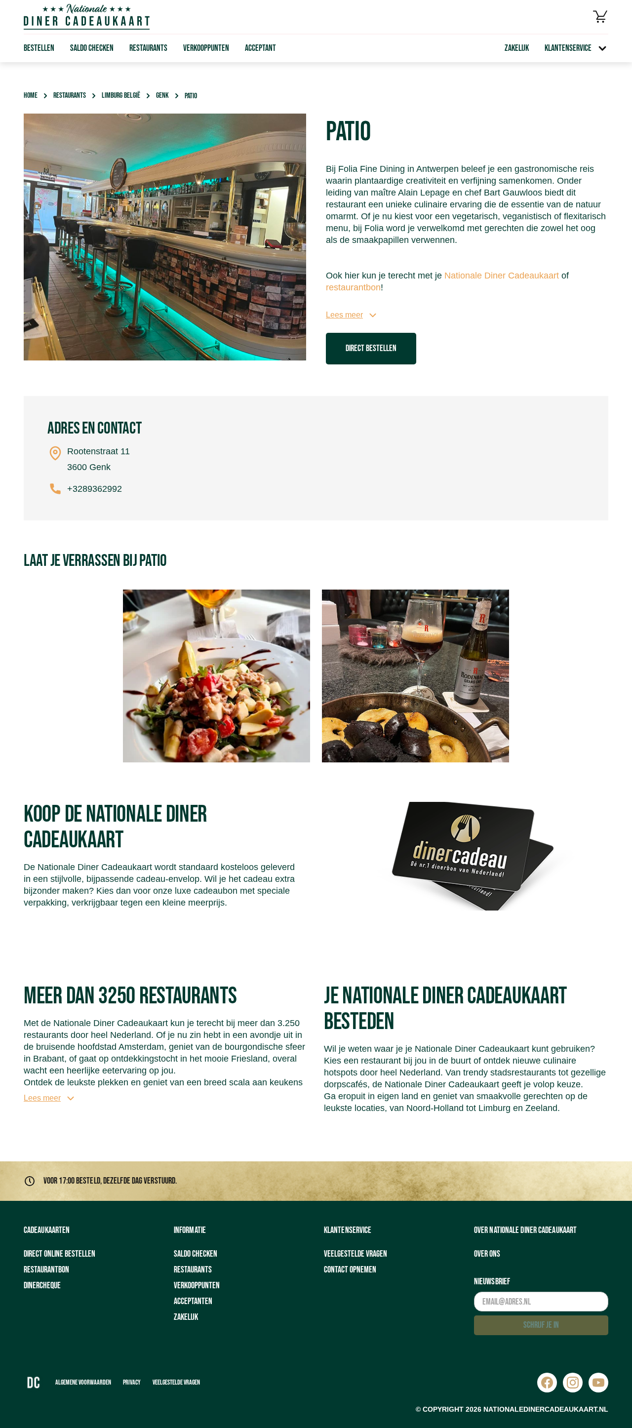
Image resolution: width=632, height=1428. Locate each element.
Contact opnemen (350, 1270)
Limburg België (121, 95)
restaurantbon (353, 287)
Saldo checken (92, 48)
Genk (162, 95)
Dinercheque (42, 1285)
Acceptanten (193, 1301)
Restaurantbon (46, 1270)
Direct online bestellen (59, 1254)
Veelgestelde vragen (355, 1254)
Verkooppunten (206, 48)
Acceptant (260, 48)
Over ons (487, 1254)
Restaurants (148, 48)
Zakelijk (517, 48)
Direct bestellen (371, 348)
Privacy (132, 1382)
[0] (600, 17)
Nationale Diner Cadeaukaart (501, 275)
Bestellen (39, 48)
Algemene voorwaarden (83, 1382)
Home (31, 95)
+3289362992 (94, 489)
